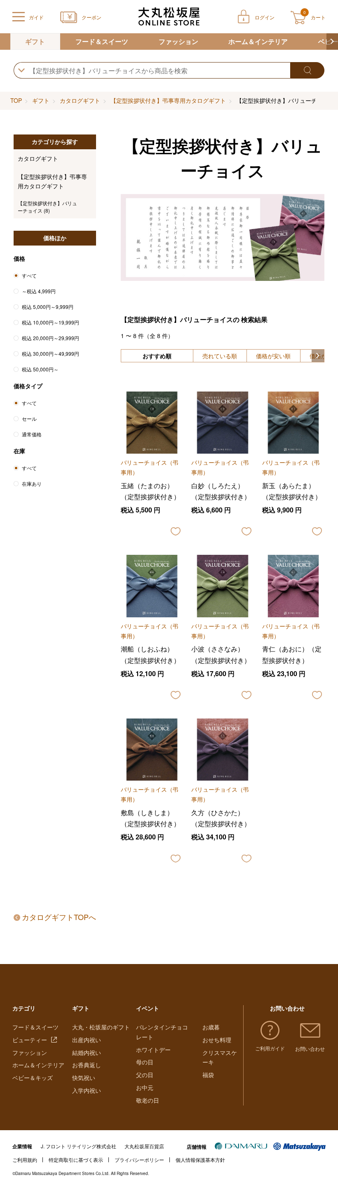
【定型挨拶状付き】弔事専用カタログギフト (168, 100)
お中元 (144, 1087)
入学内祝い (86, 1090)
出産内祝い (86, 1040)
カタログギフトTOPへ (59, 916)
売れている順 (219, 356)
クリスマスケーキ (219, 1057)
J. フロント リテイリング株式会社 (78, 1146)
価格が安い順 (273, 356)
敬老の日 (147, 1100)
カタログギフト (80, 100)
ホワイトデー (153, 1049)
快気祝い (83, 1077)
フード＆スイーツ (101, 41)
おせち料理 (216, 1040)
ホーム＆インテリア (258, 41)
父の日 (144, 1075)
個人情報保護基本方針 (200, 1159)
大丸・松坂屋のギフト (101, 1027)
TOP (16, 100)
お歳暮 (211, 1027)
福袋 (208, 1075)
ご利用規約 (24, 1159)
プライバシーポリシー (139, 1159)
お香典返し (86, 1065)
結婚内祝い (86, 1052)
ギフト (35, 41)
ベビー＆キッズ (32, 1077)
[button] (332, 41)
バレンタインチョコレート (162, 1032)
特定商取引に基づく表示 (76, 1159)
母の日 (144, 1062)
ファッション (178, 41)
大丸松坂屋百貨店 (144, 1146)
